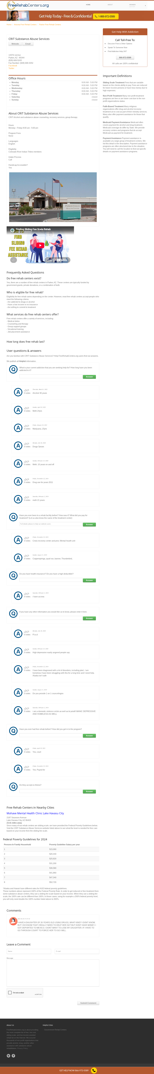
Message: (10, 958)
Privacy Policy (22, 1048)
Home (9, 25)
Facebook (13, 66)
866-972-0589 (125, 58)
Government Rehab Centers (55, 1030)
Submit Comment (88, 1003)
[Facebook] (13, 1056)
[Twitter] (8, 1056)
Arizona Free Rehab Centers (25, 25)
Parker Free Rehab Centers (50, 25)
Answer (89, 377)
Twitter (11, 68)
